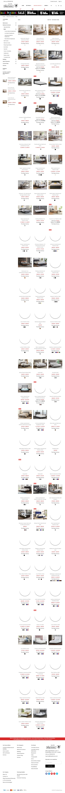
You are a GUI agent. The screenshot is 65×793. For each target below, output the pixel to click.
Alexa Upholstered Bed (55, 90)
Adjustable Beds (7, 27)
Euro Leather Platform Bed (25, 721)
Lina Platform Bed (40, 573)
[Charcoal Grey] (40, 277)
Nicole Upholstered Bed (55, 473)
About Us (5, 774)
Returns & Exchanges (7, 782)
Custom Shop (5, 63)
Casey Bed (25, 473)
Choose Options (25, 34)
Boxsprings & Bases (7, 44)
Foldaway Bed (55, 448)
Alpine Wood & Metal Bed (25, 372)
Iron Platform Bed (25, 648)
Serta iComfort (34, 764)
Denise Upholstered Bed (24, 599)
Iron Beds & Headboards (9, 33)
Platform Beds (6, 55)
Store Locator (6, 751)
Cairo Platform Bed (25, 321)
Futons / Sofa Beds (7, 51)
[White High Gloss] (24, 149)
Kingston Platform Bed (55, 296)
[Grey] (54, 95)
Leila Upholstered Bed (40, 599)
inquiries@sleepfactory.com (51, 756)
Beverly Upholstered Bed (55, 396)
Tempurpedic (34, 756)
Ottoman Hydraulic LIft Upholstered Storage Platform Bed (40, 246)
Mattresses (28, 5)
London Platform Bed (25, 347)
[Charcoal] (40, 303)
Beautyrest (33, 752)
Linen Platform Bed (55, 624)
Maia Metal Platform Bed (25, 448)
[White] (55, 68)
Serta (32, 758)
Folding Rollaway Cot (40, 218)
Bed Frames (6, 40)
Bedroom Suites (7, 42)
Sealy (32, 754)
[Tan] (24, 277)
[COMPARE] (29, 27)
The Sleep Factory (35, 747)
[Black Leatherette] (41, 174)
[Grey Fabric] (38, 174)
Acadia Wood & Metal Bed (25, 296)
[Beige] (8, 84)
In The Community (7, 780)
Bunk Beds (6, 47)
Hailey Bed (40, 473)
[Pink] (42, 530)
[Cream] (55, 174)
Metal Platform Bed (40, 697)
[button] (20, 9)
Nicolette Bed (55, 372)
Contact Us (5, 776)
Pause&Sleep (34, 766)
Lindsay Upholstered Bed (40, 648)
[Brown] (24, 97)
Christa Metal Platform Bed (55, 144)
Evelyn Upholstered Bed (55, 697)
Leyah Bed (40, 372)
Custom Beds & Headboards (10, 31)
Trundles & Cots (7, 57)
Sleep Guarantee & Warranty (9, 778)
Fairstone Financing (21, 777)
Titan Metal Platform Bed (25, 573)
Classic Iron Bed (40, 624)
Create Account (53, 1)
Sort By (49, 19)
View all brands (34, 768)
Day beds (5, 49)
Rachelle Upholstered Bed (55, 648)
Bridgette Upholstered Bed (25, 672)
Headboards (6, 53)
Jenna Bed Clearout (40, 117)
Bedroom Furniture (38, 5)
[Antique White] (39, 149)
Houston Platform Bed (55, 321)
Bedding (46, 5)
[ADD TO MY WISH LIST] (29, 28)
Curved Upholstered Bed (24, 624)
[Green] (59, 352)
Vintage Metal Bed (25, 63)
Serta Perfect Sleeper (36, 760)
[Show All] (51, 5)
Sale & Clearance (6, 61)
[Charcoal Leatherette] (40, 174)
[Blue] (57, 95)
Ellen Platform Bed (55, 672)
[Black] (24, 69)
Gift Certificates (6, 752)
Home (23, 5)
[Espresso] (27, 479)
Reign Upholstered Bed (25, 697)
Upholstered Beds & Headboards (8, 36)
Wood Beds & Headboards (10, 38)
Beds (5, 29)
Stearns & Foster (35, 762)
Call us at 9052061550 (8, 1)
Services (4, 65)
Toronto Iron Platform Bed (55, 218)
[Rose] (58, 352)
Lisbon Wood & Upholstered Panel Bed (11, 99)
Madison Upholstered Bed (55, 347)
